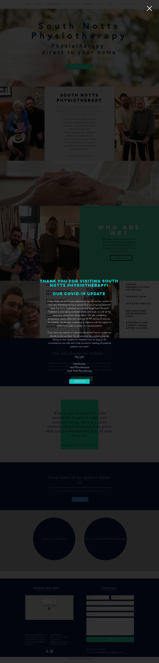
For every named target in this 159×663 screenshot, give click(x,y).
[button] (149, 8)
